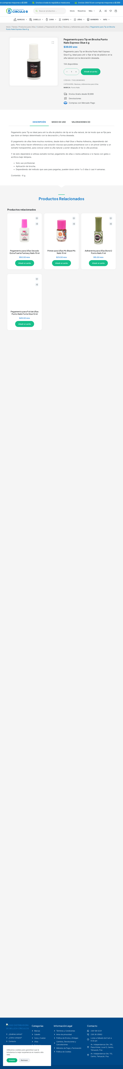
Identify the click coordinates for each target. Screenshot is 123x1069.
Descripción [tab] (39, 122)
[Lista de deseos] (111, 11)
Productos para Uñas (27, 27)
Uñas (79, 19)
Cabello (37, 19)
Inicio (72, 11)
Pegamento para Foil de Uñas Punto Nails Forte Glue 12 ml (25, 312)
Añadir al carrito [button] (24, 263)
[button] (52, 42)
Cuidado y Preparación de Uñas (49, 27)
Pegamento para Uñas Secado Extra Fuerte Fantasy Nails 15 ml (25, 252)
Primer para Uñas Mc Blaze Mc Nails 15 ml (61, 252)
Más (90, 11)
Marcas (21, 19)
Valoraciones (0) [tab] (81, 122)
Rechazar (24, 1060)
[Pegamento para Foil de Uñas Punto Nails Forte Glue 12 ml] (25, 291)
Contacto (92, 1025)
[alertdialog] (61, 3)
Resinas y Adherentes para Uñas (76, 27)
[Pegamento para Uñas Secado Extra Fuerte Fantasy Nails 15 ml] (25, 230)
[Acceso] (100, 11)
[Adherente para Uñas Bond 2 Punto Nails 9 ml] (98, 230)
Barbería (94, 19)
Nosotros (82, 11)
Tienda (14, 27)
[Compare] (105, 11)
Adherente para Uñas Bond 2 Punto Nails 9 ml (98, 252)
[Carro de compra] (116, 11)
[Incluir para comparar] (37, 224)
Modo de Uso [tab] (59, 122)
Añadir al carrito (90, 71)
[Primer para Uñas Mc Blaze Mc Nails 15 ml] (61, 230)
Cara (51, 19)
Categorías (37, 1025)
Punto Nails (75, 87)
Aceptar (12, 1060)
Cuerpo (65, 19)
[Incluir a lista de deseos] (37, 218)
